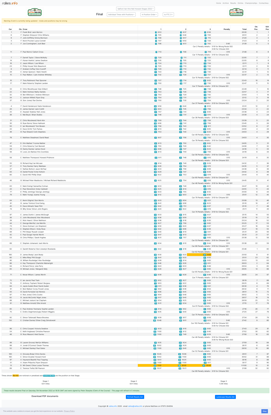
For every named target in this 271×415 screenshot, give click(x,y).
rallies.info (113, 406)
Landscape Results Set (225, 397)
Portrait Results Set (135, 397)
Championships (251, 3)
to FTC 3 (167, 14)
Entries (240, 3)
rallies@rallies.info (135, 406)
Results (233, 3)
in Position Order (148, 14)
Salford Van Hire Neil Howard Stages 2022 (135, 9)
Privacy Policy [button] (69, 411)
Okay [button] (265, 411)
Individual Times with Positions (120, 14)
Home (218, 3)
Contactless (263, 3)
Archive (226, 3)
